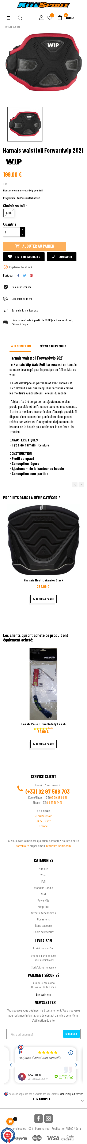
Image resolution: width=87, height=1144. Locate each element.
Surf (43, 894)
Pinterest (31, 275)
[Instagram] (48, 1118)
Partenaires (42, 1128)
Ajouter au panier (34, 246)
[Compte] (6, 10)
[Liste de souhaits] (50, 18)
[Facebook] (38, 1118)
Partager (18, 275)
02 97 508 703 (54, 791)
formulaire (23, 846)
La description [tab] (20, 346)
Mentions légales (16, 1128)
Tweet (24, 275)
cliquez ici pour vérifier (71, 1094)
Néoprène (43, 906)
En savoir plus (43, 994)
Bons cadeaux (43, 925)
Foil (43, 881)
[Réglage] (40, 18)
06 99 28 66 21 (58, 797)
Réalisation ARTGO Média (66, 1128)
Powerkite (43, 900)
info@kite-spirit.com (58, 846)
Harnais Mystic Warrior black (43, 580)
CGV (31, 1128)
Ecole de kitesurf (44, 932)
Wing (43, 875)
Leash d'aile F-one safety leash (43, 724)
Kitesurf (43, 869)
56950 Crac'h (43, 821)
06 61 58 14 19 (55, 802)
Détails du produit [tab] (52, 346)
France (43, 826)
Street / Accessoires (43, 913)
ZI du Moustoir (43, 816)
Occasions (43, 919)
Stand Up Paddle (43, 888)
